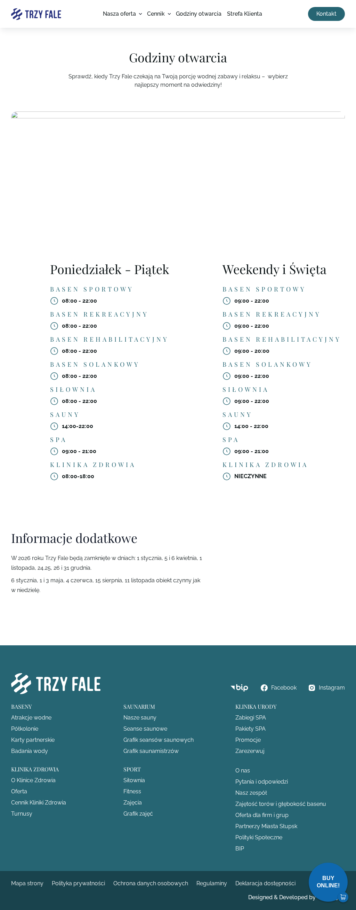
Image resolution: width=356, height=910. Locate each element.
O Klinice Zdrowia (33, 780)
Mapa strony (27, 883)
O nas (242, 770)
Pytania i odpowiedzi (261, 781)
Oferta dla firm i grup (262, 815)
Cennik (156, 13)
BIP (239, 848)
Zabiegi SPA (250, 717)
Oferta (19, 791)
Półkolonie (24, 728)
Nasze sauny (139, 717)
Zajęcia (132, 802)
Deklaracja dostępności (265, 883)
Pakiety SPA (250, 728)
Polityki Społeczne (258, 837)
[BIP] (239, 688)
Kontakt (326, 13)
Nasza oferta (119, 13)
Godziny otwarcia (198, 13)
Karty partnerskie (33, 740)
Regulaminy (211, 883)
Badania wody (29, 751)
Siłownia (134, 780)
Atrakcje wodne (31, 717)
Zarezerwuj (250, 751)
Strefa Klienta (244, 13)
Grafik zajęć (138, 813)
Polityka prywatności (78, 883)
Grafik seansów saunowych (158, 740)
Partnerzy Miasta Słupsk (266, 826)
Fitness (132, 791)
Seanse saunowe (145, 728)
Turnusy (21, 813)
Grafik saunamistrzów (151, 751)
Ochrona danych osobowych (150, 883)
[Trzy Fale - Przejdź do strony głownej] (36, 14)
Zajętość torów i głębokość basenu (280, 804)
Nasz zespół (251, 793)
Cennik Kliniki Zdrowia (38, 802)
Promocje (248, 740)
